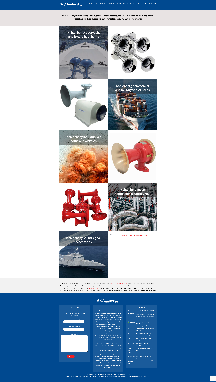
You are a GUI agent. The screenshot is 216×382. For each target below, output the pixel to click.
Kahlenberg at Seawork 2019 (144, 333)
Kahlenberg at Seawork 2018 (144, 356)
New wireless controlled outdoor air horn (145, 322)
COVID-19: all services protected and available (145, 311)
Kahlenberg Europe (94, 288)
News (144, 3)
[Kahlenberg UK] (71, 6)
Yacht (96, 3)
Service (132, 3)
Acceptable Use (107, 374)
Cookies (114, 374)
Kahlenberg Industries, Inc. (119, 284)
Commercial (103, 3)
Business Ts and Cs (125, 374)
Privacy (118, 374)
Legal (101, 374)
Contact (150, 3)
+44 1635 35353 (111, 376)
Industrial (112, 3)
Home (90, 3)
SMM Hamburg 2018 (142, 343)
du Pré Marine (104, 362)
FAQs (138, 3)
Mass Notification (122, 3)
